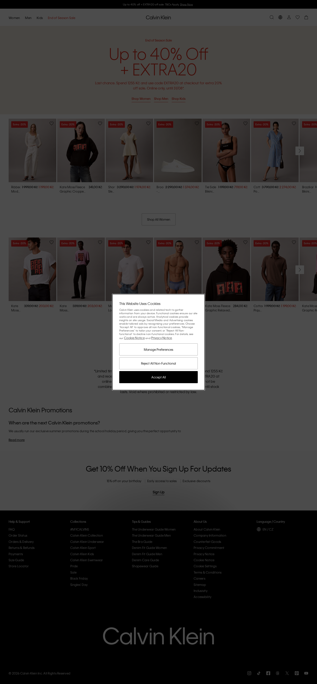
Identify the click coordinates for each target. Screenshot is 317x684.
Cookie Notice (134, 338)
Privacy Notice (161, 338)
